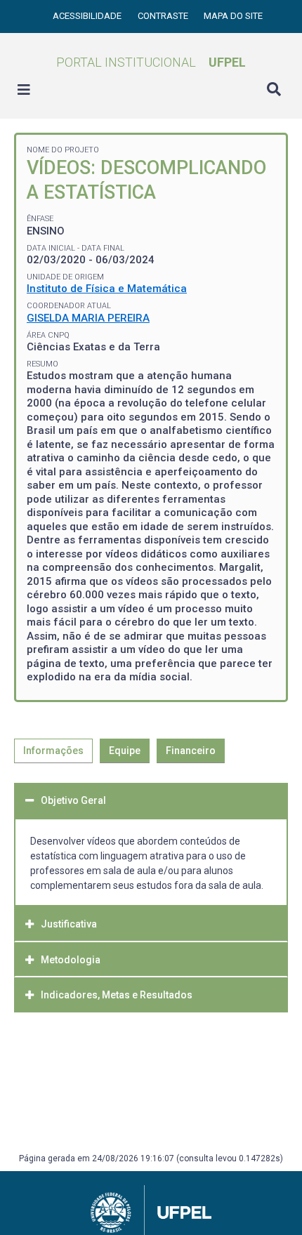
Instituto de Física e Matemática (107, 288)
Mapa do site (233, 16)
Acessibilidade (88, 16)
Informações (53, 750)
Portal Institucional (151, 62)
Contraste (164, 16)
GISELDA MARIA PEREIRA (88, 318)
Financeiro (191, 750)
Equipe (124, 750)
